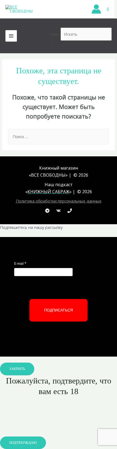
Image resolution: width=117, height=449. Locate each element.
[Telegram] (47, 210)
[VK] (58, 210)
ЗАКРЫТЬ (17, 369)
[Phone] (69, 210)
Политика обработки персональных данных (58, 201)
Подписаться (58, 310)
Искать (55, 34)
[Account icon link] (96, 9)
